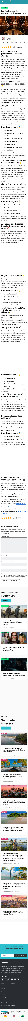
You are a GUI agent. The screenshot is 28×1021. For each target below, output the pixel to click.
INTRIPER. (13, 983)
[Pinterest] (15, 979)
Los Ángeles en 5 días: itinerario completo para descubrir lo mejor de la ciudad (14, 802)
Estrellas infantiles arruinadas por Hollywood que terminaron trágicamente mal (14, 648)
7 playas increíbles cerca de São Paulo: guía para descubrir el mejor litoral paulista (14, 750)
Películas (4, 7)
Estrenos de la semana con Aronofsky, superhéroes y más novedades (12, 622)
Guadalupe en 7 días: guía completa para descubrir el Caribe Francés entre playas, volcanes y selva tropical (14, 885)
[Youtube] (12, 979)
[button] (2, 2)
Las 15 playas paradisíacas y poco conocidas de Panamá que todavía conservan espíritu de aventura (13, 828)
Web (2, 568)
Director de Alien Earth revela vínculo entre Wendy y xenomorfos (14, 674)
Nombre (4, 555)
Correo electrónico (7, 561)
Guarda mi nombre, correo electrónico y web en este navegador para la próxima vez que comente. (14, 576)
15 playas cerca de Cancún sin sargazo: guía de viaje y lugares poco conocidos (12, 776)
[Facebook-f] (2, 979)
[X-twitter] (8, 979)
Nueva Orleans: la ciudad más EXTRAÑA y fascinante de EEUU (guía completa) (13, 912)
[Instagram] (5, 979)
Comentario (5, 536)
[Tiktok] (18, 979)
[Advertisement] (14, 259)
